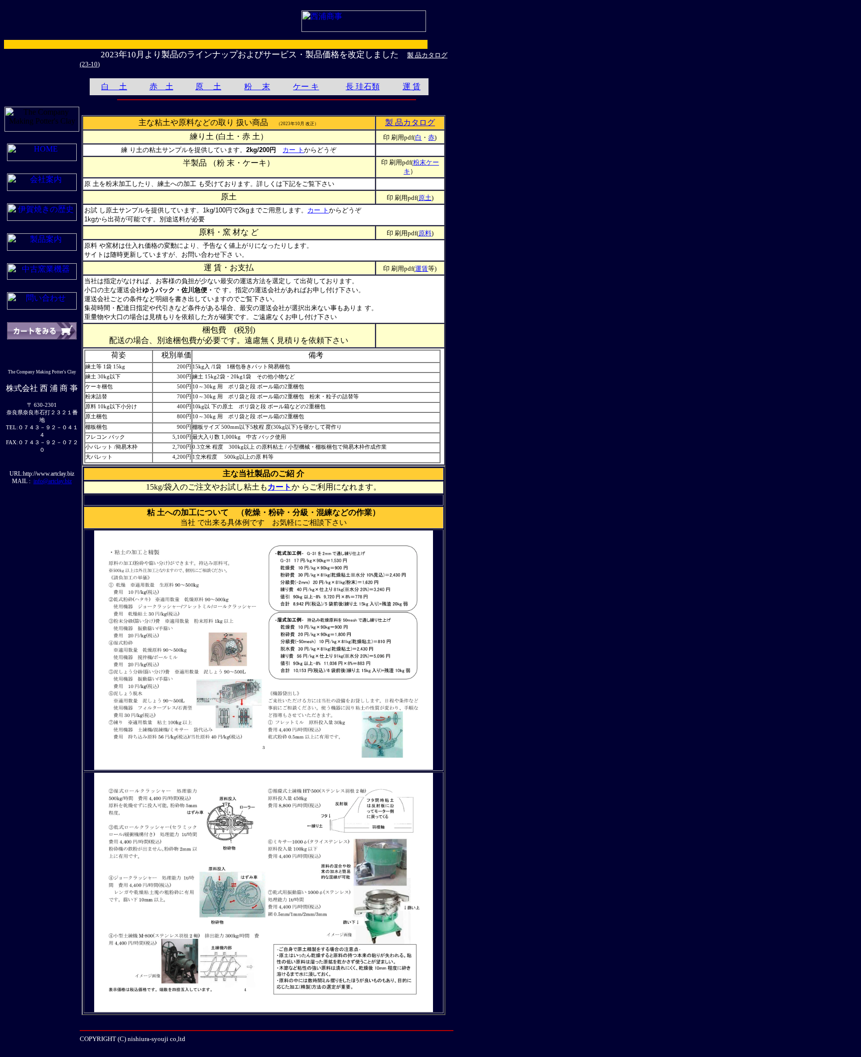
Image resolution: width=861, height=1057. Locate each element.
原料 (425, 233)
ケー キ (306, 86)
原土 (425, 197)
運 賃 (412, 86)
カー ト (293, 150)
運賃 (421, 268)
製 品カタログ (410, 122)
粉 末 (257, 86)
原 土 (208, 86)
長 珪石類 (363, 86)
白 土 (114, 86)
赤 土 (161, 86)
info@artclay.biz (52, 481)
